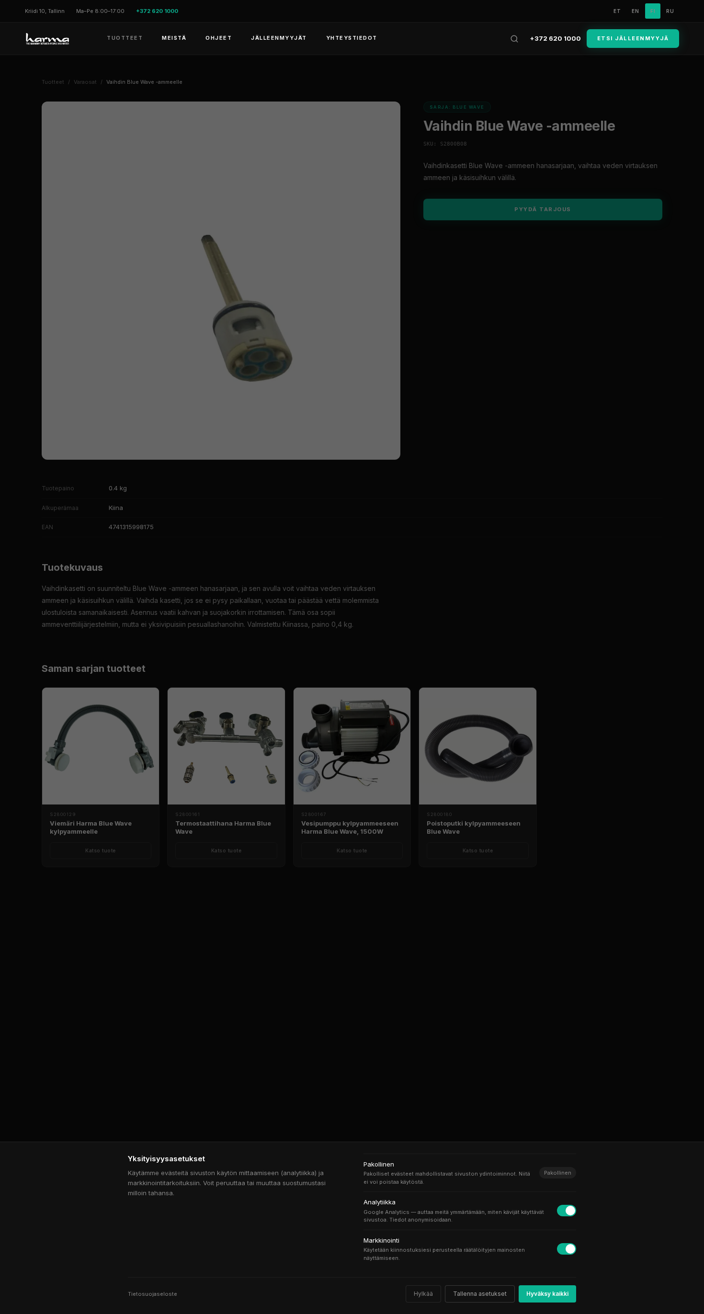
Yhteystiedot (351, 37)
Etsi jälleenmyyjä (633, 38)
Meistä (174, 37)
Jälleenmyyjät (279, 37)
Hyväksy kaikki (547, 1293)
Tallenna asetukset (480, 1293)
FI (653, 11)
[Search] (514, 39)
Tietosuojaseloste (152, 1294)
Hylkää (423, 1293)
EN (635, 11)
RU (670, 11)
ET (617, 11)
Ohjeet (218, 37)
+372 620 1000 (555, 38)
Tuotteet (125, 37)
